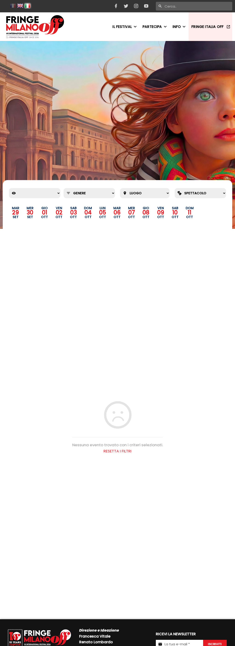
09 (160, 212)
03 (73, 212)
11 (189, 212)
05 (102, 212)
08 (146, 212)
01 (44, 212)
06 (117, 212)
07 (131, 212)
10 (175, 212)
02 (59, 212)
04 (88, 212)
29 (15, 212)
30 (30, 212)
